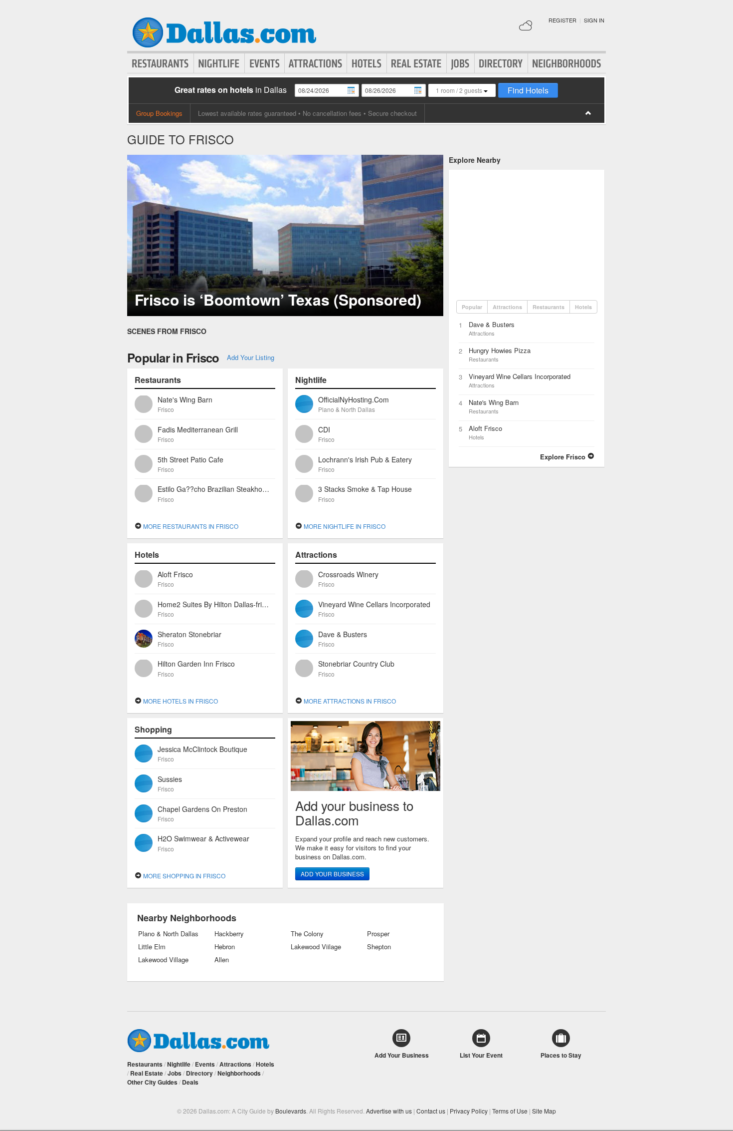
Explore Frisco (563, 456)
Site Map (544, 1111)
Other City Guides (152, 1082)
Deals (190, 1082)
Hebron (224, 947)
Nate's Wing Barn (494, 402)
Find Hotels (528, 90)
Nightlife (219, 63)
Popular (472, 307)
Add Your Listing (250, 357)
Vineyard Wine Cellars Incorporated (519, 376)
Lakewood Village (163, 960)
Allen (221, 960)
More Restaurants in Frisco (190, 526)
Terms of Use (510, 1111)
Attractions (316, 63)
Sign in (594, 20)
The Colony (307, 934)
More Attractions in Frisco (349, 701)
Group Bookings (159, 113)
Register (562, 20)
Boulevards (290, 1111)
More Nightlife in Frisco (343, 526)
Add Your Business (332, 873)
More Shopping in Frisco (183, 875)
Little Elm (152, 947)
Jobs (460, 63)
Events (264, 63)
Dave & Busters (492, 324)
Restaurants (160, 63)
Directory (501, 63)
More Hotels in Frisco (180, 701)
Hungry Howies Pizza (500, 350)
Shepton (379, 947)
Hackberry (229, 934)
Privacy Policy (469, 1111)
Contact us (430, 1111)
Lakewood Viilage (316, 947)
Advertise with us (389, 1111)
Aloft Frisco (485, 428)
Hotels (366, 63)
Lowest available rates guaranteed (247, 113)
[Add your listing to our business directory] (365, 756)
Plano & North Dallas (168, 934)
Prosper (378, 934)
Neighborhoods (567, 63)
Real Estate (416, 63)
